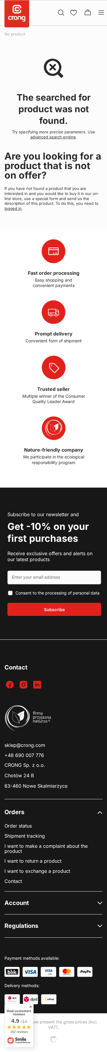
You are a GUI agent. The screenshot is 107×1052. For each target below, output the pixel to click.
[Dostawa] (12, 999)
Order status (18, 825)
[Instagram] (24, 685)
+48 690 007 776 (24, 755)
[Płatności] (12, 972)
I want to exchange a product (37, 871)
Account (16, 902)
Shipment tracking (24, 836)
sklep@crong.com (24, 745)
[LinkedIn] (38, 685)
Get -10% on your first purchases (48, 532)
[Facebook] (10, 685)
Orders (14, 812)
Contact (13, 881)
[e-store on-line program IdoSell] (53, 1039)
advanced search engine (53, 137)
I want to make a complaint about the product (46, 849)
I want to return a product (33, 861)
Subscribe (54, 609)
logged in (13, 208)
